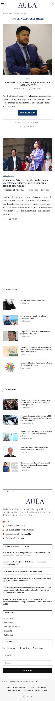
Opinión (27, 79)
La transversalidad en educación (32, 300)
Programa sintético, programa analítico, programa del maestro (35, 333)
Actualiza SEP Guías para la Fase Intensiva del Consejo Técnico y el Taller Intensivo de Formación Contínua (36, 349)
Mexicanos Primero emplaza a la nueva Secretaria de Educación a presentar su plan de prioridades (25, 183)
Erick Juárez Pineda (32, 89)
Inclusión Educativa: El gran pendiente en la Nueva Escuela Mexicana (36, 364)
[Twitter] (28, 697)
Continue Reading (27, 113)
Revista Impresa (41, 690)
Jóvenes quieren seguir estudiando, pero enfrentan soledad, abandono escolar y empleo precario (35, 402)
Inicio (5, 14)
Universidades (41, 687)
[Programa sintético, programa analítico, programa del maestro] (10, 336)
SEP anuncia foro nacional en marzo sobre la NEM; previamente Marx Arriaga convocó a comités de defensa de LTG (27, 601)
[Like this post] (21, 127)
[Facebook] (24, 697)
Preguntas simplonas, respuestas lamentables (27, 84)
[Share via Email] (34, 127)
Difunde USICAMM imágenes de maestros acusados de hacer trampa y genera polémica (36, 434)
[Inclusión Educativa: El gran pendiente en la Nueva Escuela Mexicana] (10, 367)
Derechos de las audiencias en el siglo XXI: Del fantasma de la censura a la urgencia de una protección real (36, 418)
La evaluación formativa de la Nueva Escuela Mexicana (33, 317)
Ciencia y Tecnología (15, 690)
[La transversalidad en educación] (10, 304)
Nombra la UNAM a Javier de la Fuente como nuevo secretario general (34, 448)
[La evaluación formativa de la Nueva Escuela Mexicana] (10, 320)
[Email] (31, 697)
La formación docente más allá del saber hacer (23, 571)
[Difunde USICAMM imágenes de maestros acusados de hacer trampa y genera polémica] (10, 436)
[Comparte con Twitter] (28, 127)
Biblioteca (29, 690)
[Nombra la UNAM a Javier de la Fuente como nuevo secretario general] (10, 451)
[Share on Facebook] (25, 127)
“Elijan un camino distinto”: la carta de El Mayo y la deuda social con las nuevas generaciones (35, 465)
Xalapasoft (34, 681)
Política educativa (8, 176)
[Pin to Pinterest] (31, 127)
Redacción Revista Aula (14, 190)
